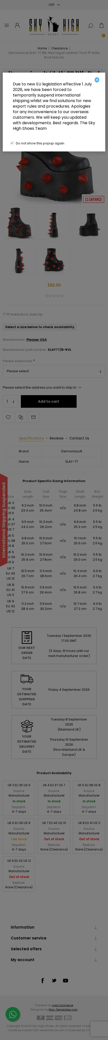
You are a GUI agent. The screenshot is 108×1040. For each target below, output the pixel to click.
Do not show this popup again (40, 143)
